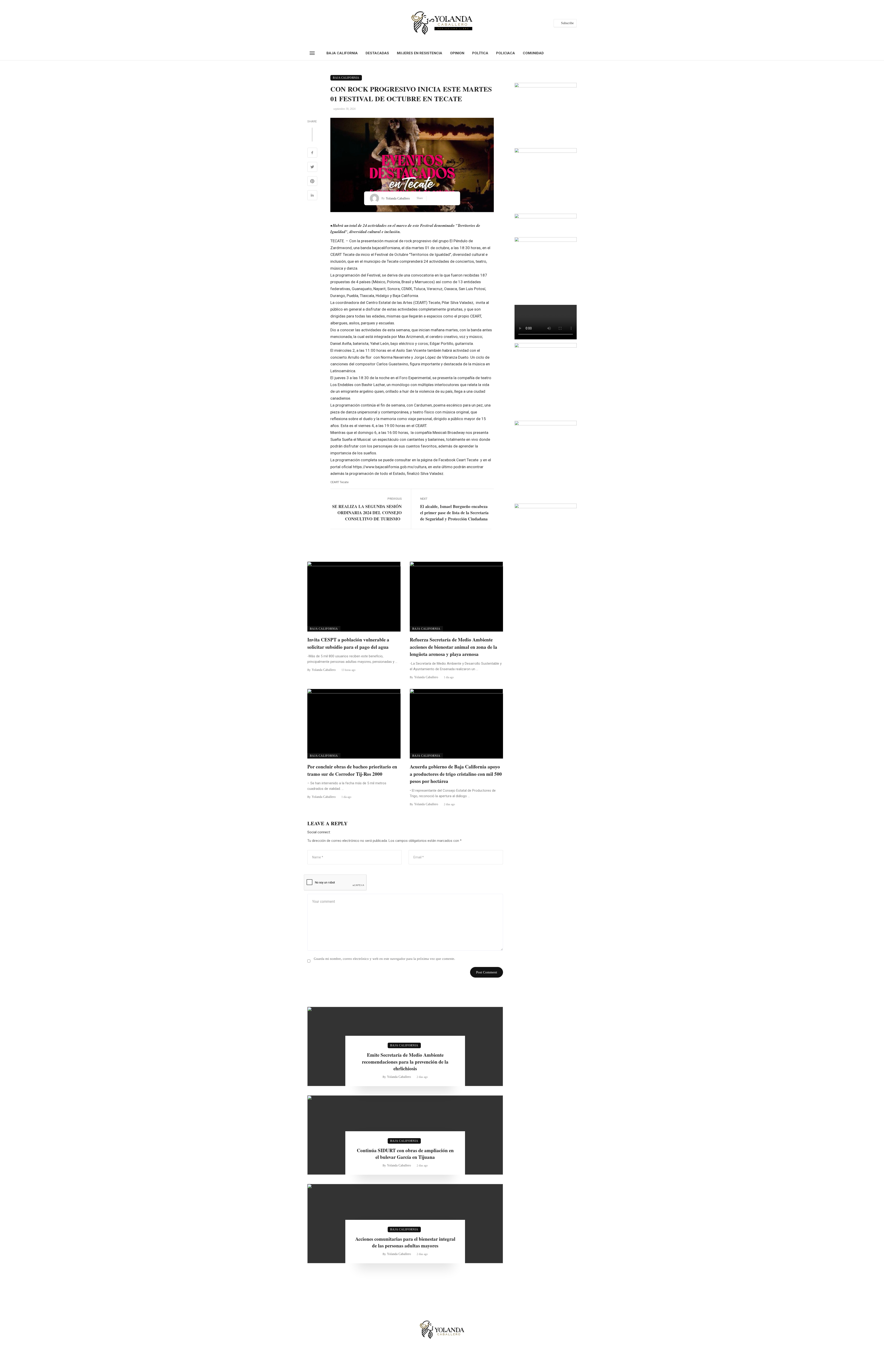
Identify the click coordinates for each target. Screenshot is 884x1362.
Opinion (457, 53)
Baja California (342, 53)
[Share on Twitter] (312, 167)
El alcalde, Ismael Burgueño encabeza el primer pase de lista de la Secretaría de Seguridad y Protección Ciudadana (454, 512)
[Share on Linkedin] (312, 195)
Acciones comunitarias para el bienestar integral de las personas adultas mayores (405, 1242)
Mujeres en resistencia (419, 53)
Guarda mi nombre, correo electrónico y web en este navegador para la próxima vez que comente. (384, 959)
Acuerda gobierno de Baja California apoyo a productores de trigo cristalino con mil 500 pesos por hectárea (456, 774)
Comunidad (533, 53)
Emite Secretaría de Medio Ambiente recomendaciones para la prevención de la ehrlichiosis (405, 1062)
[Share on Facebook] (312, 153)
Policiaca (505, 53)
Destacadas (377, 53)
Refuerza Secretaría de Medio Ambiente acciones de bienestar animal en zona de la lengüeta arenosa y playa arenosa (453, 647)
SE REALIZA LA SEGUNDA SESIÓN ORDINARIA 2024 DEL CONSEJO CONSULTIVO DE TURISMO (367, 512)
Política (480, 53)
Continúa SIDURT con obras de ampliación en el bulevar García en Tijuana (405, 1153)
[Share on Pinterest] (312, 181)
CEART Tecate (339, 482)
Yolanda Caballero (398, 198)
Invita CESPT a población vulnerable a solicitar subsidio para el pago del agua (348, 643)
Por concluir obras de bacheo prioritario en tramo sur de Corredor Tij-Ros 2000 (352, 770)
